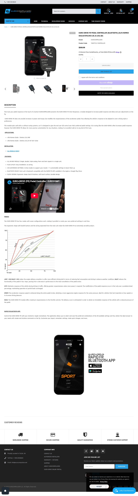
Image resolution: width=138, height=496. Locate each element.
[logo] (17, 11)
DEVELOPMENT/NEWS (58, 21)
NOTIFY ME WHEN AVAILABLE (106, 93)
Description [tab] (10, 105)
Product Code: (83, 43)
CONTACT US (48, 454)
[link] (16, 88)
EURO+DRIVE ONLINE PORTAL (53, 469)
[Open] (5, 490)
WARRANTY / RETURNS (51, 460)
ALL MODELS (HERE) (13, 151)
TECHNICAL (44, 21)
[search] (98, 11)
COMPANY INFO (83, 21)
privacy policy (103, 481)
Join (111, 13)
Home (5, 27)
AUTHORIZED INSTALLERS (52, 457)
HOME (35, 21)
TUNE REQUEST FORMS (98, 21)
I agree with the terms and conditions (92, 77)
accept (99, 486)
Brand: (81, 40)
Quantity (81, 55)
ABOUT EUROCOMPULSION (52, 466)
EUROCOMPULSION (96, 40)
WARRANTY (120, 2)
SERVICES (72, 21)
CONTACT (103, 2)
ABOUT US (111, 2)
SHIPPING (129, 2)
